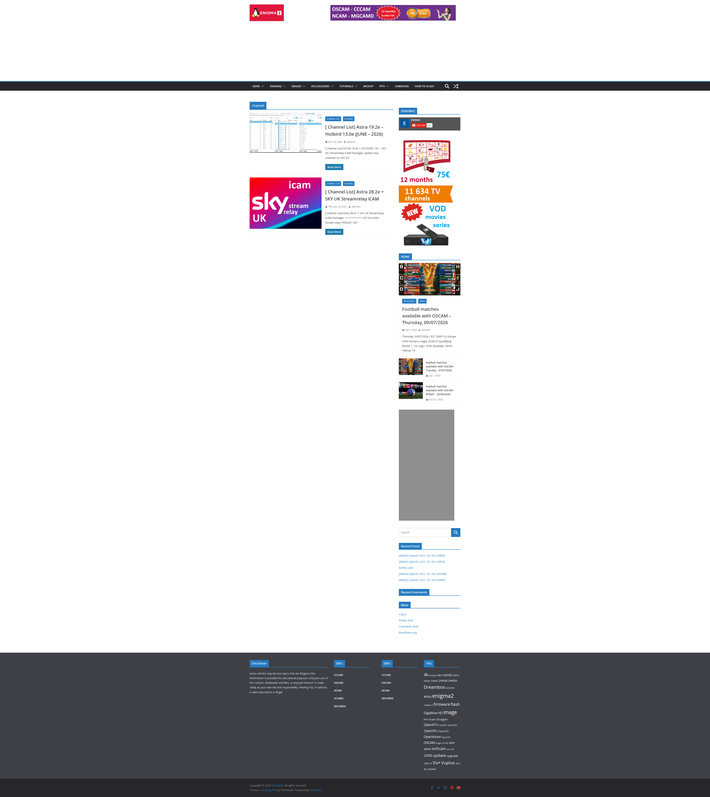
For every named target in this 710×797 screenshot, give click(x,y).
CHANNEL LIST (333, 119)
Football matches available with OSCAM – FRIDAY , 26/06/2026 (440, 390)
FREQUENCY (409, 301)
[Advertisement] (355, 53)
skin (452, 743)
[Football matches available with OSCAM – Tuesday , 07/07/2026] (411, 369)
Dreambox (434, 687)
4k (426, 674)
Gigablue (430, 713)
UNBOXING (402, 86)
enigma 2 (428, 705)
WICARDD (340, 706)
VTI (430, 763)
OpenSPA (444, 731)
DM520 (455, 675)
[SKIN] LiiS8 (406, 568)
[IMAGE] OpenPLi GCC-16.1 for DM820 (422, 555)
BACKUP (368, 86)
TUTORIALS (346, 86)
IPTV (382, 86)
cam (439, 675)
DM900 (443, 680)
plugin (439, 743)
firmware (442, 704)
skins (427, 749)
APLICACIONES (320, 86)
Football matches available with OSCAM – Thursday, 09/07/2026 (426, 315)
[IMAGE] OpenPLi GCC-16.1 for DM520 (422, 561)
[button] (262, 86)
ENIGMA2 (276, 86)
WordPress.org (408, 632)
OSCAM (338, 682)
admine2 (351, 141)
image (450, 712)
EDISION (450, 688)
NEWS (256, 86)
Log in (402, 614)
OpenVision (432, 736)
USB (426, 763)
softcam (439, 748)
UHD (428, 755)
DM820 (434, 680)
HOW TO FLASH (424, 86)
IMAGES (296, 86)
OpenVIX (446, 737)
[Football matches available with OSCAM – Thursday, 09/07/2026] (429, 279)
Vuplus (448, 763)
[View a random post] (456, 86)
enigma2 (443, 695)
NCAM (338, 690)
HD (440, 713)
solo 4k (450, 749)
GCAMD (338, 698)
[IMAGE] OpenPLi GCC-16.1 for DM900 (422, 580)
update (439, 755)
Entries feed (406, 620)
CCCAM (338, 675)
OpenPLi (431, 730)
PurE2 (445, 743)
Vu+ (436, 763)
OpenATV (431, 725)
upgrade (452, 756)
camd (447, 674)
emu (427, 696)
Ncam (432, 719)
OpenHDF (452, 725)
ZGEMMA (431, 769)
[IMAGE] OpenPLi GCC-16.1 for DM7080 (423, 574)
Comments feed (408, 626)
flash (455, 704)
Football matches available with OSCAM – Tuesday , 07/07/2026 (440, 366)
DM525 (427, 680)
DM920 (452, 680)
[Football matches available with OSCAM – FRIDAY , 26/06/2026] (411, 393)
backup (432, 675)
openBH (443, 725)
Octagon (442, 719)
